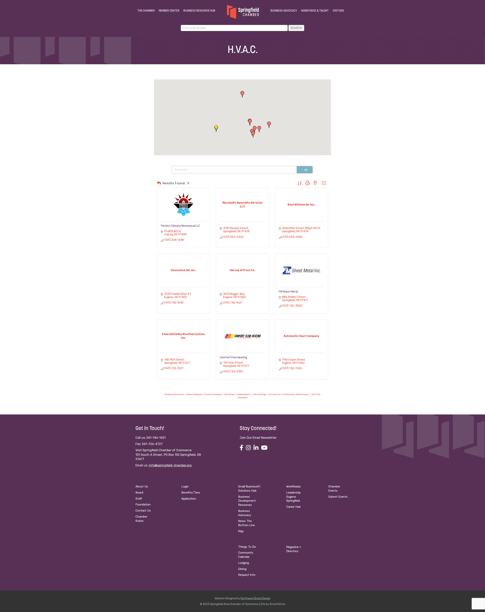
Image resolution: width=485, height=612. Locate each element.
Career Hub (293, 506)
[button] (253, 134)
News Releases (194, 394)
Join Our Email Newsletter (258, 437)
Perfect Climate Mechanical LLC (180, 226)
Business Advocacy (284, 10)
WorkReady (293, 486)
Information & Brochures (296, 394)
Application (188, 498)
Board (139, 492)
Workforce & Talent (315, 10)
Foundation (143, 504)
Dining (242, 569)
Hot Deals (229, 394)
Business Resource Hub (199, 10)
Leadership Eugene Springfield (293, 497)
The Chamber (146, 10)
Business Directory (174, 394)
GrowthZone (277, 604)
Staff (138, 498)
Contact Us (274, 394)
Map (241, 531)
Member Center (169, 10)
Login (185, 486)
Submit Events (338, 496)
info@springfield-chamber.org (170, 465)
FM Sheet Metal (288, 291)
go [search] (306, 169)
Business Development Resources (247, 501)
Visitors (338, 10)
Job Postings (259, 394)
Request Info (246, 575)
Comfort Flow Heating (233, 357)
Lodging (243, 563)
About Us (141, 486)
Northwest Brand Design (255, 598)
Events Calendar (213, 394)
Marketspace (243, 394)
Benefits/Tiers (190, 492)
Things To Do (247, 546)
